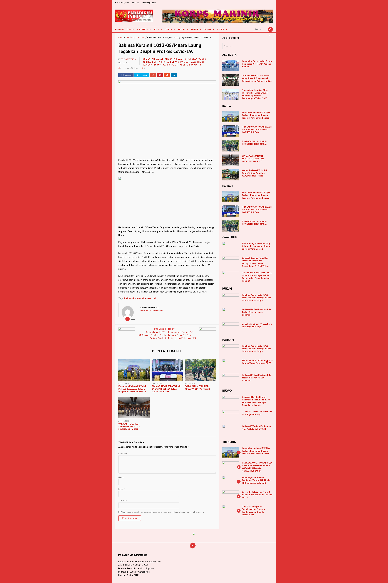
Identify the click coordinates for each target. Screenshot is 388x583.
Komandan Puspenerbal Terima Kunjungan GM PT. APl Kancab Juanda (257, 64)
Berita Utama (160, 62)
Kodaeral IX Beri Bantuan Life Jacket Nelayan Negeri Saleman (256, 312)
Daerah (207, 29)
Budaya (174, 62)
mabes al (139, 298)
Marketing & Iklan (149, 3)
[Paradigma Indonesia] (134, 15)
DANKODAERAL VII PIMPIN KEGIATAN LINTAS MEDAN (255, 142)
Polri (156, 29)
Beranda (135, 3)
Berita (147, 62)
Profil (220, 29)
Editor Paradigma (128, 59)
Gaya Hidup (198, 62)
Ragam (194, 29)
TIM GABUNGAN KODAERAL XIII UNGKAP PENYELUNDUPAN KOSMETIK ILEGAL (257, 129)
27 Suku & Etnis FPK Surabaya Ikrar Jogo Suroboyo (257, 325)
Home (121, 37)
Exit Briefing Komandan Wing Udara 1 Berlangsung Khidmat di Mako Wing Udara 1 (256, 246)
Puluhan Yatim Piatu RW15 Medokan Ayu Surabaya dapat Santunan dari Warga (256, 298)
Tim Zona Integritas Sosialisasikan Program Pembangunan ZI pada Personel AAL (253, 510)
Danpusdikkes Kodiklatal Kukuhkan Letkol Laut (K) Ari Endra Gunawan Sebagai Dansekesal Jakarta (256, 401)
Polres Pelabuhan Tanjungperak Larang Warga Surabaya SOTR (257, 362)
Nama (121, 477)
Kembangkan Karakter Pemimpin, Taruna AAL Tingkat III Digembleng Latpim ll (257, 480)
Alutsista (142, 29)
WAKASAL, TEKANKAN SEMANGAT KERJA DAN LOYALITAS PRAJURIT (253, 159)
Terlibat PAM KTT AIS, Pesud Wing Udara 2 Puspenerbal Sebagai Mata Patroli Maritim (257, 78)
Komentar (123, 453)
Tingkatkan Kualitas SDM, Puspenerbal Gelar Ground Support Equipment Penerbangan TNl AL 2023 (255, 94)
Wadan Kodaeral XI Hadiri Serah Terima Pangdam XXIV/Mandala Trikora (254, 173)
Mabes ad (129, 298)
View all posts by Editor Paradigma (151, 310)
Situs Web (122, 500)
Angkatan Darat (137, 37)
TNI (129, 29)
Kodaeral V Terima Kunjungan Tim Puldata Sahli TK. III (256, 427)
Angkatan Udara (195, 59)
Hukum (181, 29)
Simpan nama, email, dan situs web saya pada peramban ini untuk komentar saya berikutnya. (162, 512)
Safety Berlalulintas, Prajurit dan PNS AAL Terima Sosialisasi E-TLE (257, 495)
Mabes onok (150, 298)
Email (121, 489)
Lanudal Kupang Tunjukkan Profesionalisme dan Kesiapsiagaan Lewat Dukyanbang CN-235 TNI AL (255, 262)
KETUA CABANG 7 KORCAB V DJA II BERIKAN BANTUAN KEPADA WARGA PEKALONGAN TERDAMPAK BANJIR (257, 466)
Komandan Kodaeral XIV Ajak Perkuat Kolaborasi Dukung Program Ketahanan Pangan (256, 115)
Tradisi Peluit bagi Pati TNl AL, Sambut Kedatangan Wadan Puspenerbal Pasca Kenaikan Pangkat (257, 276)
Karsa (169, 29)
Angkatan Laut (174, 59)
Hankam (147, 65)
